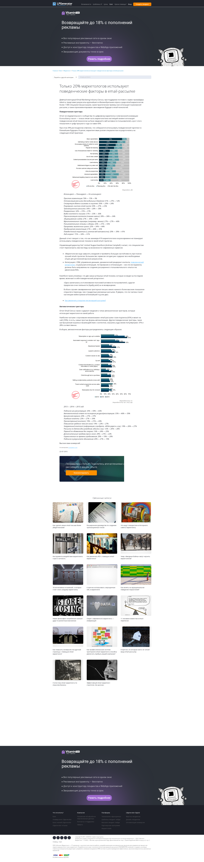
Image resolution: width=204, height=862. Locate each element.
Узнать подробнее (99, 58)
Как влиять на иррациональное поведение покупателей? (132, 588)
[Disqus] (102, 716)
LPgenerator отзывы (60, 825)
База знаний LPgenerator (62, 822)
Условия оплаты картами (61, 857)
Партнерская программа (111, 825)
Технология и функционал (111, 816)
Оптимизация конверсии (135, 822)
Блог (54, 816)
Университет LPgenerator (62, 819)
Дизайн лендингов (133, 819)
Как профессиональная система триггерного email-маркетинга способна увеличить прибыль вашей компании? (102, 652)
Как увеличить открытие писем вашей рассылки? (85, 300)
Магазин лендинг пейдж (111, 822)
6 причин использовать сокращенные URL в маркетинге (101, 588)
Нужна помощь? (120, 4)
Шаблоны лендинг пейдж (111, 819)
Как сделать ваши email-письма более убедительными (67, 526)
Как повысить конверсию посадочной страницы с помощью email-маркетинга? (67, 652)
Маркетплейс (107, 828)
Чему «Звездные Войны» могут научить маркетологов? (135, 557)
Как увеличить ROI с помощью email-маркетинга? (100, 557)
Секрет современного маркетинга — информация (100, 620)
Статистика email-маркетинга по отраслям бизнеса (65, 684)
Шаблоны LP (97, 4)
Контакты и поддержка (85, 822)
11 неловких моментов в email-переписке (132, 620)
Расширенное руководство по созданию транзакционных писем (102, 526)
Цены (106, 4)
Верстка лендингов (133, 816)
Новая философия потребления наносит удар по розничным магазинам (68, 620)
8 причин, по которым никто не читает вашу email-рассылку (135, 651)
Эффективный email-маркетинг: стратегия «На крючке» (98, 684)
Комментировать (81, 473)
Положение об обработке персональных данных (86, 817)
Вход (130, 4)
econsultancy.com (72, 447)
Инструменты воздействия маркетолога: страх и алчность (68, 557)
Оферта (80, 825)
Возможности (86, 4)
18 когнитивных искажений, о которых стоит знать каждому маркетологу (67, 588)
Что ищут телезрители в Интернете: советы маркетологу (134, 526)
